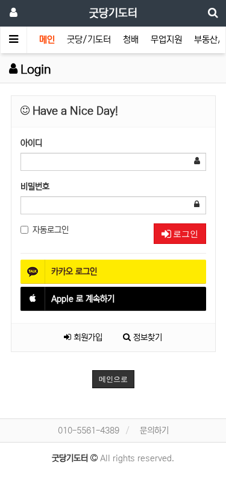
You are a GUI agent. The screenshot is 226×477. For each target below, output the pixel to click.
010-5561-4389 (88, 430)
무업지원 (166, 39)
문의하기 (154, 430)
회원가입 (86, 337)
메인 (47, 39)
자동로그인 (51, 230)
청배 (131, 39)
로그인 (184, 233)
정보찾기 (146, 337)
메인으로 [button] (113, 379)
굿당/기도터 (89, 39)
